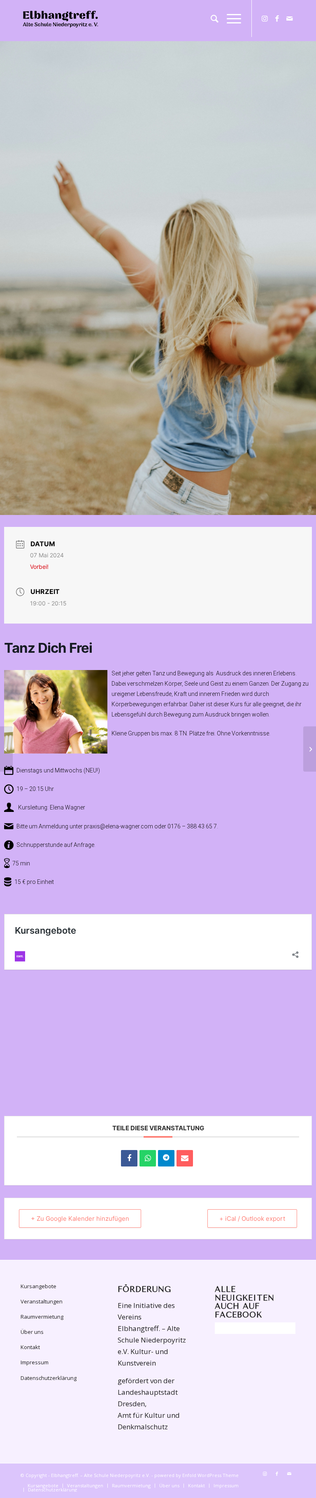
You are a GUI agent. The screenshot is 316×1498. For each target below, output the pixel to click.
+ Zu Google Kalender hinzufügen (80, 1218)
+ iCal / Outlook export (252, 1218)
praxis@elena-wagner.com (118, 826)
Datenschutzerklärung (49, 1378)
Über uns (32, 1332)
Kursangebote (38, 1286)
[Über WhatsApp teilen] (147, 1158)
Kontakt (30, 1347)
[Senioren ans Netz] (6, 749)
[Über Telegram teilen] (166, 1158)
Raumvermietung (42, 1316)
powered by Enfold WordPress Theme (196, 1475)
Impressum (35, 1362)
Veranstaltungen (42, 1301)
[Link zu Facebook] (277, 18)
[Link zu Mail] (289, 18)
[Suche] (210, 18)
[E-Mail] (185, 1158)
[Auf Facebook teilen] (129, 1158)
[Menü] (229, 18)
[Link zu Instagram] (264, 18)
